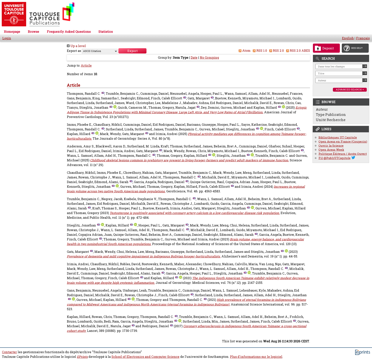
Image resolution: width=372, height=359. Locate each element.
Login (6, 38)
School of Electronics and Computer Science (145, 357)
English (348, 38)
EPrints (82, 357)
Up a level (78, 46)
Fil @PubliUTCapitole (334, 158)
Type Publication (331, 114)
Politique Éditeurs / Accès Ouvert (343, 154)
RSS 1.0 (261, 50)
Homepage (12, 31)
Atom (246, 50)
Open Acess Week (331, 150)
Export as (74, 51)
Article (86, 65)
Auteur (322, 109)
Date (194, 57)
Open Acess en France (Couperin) (343, 141)
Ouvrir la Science (331, 146)
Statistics (105, 31)
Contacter (9, 352)
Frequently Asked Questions (69, 31)
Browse (33, 31)
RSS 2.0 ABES (299, 50)
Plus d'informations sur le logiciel (256, 357)
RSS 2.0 (278, 50)
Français (363, 38)
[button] (132, 50)
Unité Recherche (330, 119)
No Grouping (209, 57)
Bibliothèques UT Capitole (338, 137)
